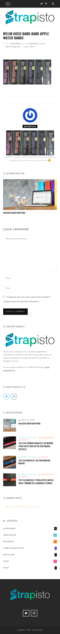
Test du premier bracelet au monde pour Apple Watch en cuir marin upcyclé (35, 446)
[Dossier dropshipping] (30, 194)
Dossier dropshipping (14, 212)
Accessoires (29, 528)
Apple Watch (28, 437)
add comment (12, 46)
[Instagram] (46, 3)
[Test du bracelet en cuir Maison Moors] (9, 462)
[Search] (53, 4)
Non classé (28, 420)
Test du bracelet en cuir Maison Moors (34, 462)
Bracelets (47, 437)
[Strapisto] (30, 17)
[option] (30, 196)
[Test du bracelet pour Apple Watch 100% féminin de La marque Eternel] (9, 479)
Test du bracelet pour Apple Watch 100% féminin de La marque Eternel (35, 482)
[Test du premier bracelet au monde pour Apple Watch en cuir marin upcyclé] (9, 442)
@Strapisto (15, 43)
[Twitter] (41, 3)
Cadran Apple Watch (29, 548)
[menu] (8, 4)
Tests (24, 440)
